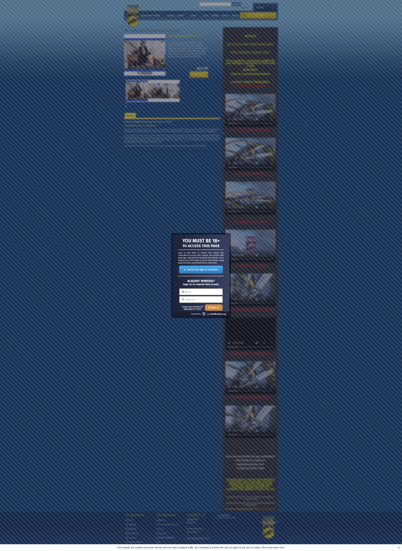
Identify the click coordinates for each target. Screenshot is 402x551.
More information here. (273, 547)
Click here (188, 309)
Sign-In (215, 307)
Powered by (196, 314)
